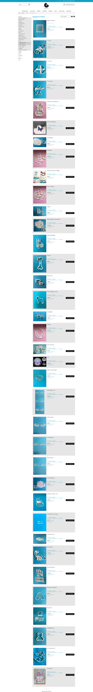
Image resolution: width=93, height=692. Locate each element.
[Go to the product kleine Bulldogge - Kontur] (39, 300)
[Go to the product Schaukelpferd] (39, 142)
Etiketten (20, 25)
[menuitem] (25, 11)
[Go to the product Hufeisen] (39, 333)
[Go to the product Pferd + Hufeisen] (39, 195)
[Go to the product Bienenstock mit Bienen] (39, 596)
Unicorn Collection (22, 33)
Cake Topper (21, 55)
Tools (19, 57)
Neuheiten (20, 58)
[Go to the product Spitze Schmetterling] (39, 127)
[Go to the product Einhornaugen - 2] (39, 446)
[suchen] (29, 4)
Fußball (20, 29)
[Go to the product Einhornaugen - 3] (39, 425)
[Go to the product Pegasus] (39, 211)
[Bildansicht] (72, 16)
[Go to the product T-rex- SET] (39, 49)
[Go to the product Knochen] (39, 264)
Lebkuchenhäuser (22, 23)
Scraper (20, 54)
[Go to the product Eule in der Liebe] (39, 349)
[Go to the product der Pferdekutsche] (39, 484)
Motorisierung (21, 39)
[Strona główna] (46, 6)
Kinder (20, 28)
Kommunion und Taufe (22, 17)
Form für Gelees (21, 26)
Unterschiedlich (21, 46)
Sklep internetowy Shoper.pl (46, 691)
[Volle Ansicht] (74, 16)
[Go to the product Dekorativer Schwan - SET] (39, 502)
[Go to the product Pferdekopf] (39, 158)
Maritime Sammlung (22, 45)
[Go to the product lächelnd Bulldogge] (39, 243)
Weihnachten (21, 22)
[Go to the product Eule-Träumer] (39, 677)
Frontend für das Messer (23, 49)
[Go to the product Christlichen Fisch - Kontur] (39, 522)
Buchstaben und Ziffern (23, 38)
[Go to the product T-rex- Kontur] (39, 89)
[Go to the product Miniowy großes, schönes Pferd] (39, 225)
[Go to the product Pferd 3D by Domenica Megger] (39, 176)
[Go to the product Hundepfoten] (39, 316)
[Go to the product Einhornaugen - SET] (39, 402)
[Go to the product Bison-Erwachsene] (39, 575)
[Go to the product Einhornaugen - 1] (39, 466)
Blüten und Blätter (22, 36)
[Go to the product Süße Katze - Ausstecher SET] (39, 110)
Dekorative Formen (23, 42)
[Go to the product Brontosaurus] (39, 555)
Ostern (20, 32)
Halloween (20, 48)
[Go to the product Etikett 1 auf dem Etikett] (39, 378)
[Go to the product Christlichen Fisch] (39, 539)
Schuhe (20, 20)
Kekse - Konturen (22, 44)
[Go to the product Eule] (39, 362)
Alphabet (20, 51)
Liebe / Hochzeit (21, 19)
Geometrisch (21, 35)
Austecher (20, 16)
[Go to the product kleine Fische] (39, 281)
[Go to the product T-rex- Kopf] (39, 69)
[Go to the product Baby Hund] (39, 616)
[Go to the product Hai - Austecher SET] (39, 656)
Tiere (20, 41)
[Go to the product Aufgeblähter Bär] (39, 636)
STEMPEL (20, 52)
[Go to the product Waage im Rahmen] (39, 29)
